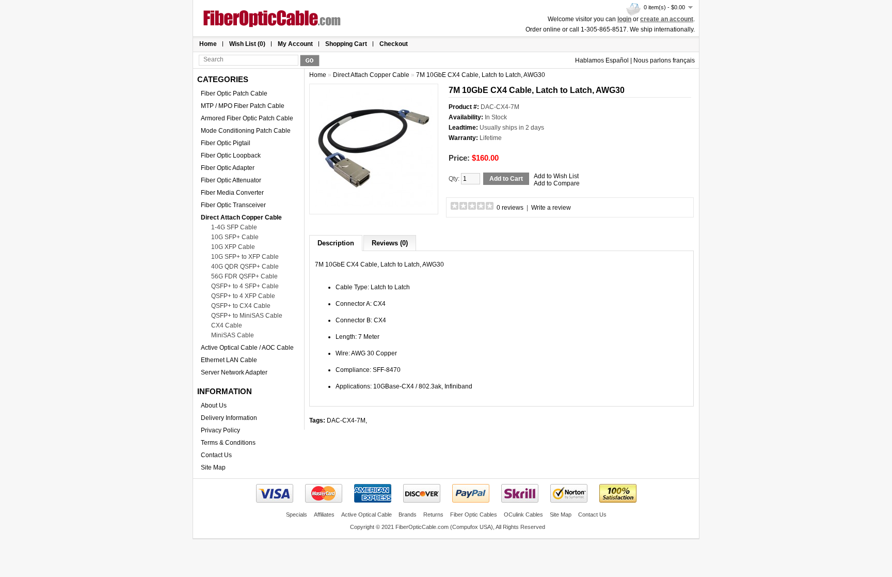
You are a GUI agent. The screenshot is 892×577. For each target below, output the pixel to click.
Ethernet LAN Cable (229, 360)
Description (335, 243)
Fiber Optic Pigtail (225, 143)
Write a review (551, 207)
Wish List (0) (247, 44)
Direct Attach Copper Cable (241, 217)
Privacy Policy (220, 430)
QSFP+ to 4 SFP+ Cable (245, 286)
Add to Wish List (556, 176)
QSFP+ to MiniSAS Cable (246, 315)
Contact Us (216, 455)
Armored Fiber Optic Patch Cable (247, 118)
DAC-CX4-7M (346, 420)
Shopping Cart (346, 44)
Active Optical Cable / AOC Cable (247, 347)
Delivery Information (229, 418)
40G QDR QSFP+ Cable (245, 266)
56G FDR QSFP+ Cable (244, 276)
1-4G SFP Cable (234, 227)
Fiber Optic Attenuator (231, 180)
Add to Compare (557, 183)
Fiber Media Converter (232, 192)
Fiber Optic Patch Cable (234, 93)
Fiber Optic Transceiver (233, 205)
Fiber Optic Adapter (227, 167)
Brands (408, 514)
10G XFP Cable (233, 247)
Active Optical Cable (366, 514)
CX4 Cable (226, 325)
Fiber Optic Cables (473, 514)
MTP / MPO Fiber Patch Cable (242, 106)
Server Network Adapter (234, 372)
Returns (433, 514)
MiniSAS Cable (232, 335)
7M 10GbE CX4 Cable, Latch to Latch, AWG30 (480, 75)
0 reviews (510, 207)
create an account (666, 19)
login (624, 19)
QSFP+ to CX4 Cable (240, 305)
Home (208, 44)
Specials (296, 514)
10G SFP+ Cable (235, 237)
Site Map (213, 467)
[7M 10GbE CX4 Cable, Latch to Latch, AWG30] (374, 205)
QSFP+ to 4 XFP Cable (243, 296)
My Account (295, 44)
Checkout (393, 44)
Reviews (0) (390, 243)
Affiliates (324, 514)
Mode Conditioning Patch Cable (246, 130)
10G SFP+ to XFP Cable (245, 256)
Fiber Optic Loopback (231, 155)
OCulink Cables (523, 514)
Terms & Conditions (228, 442)
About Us (214, 405)
